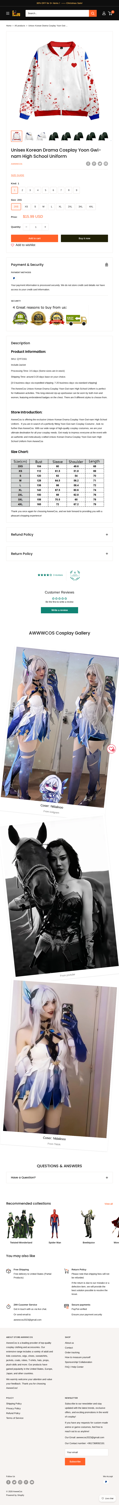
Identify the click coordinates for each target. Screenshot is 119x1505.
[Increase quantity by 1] (45, 227)
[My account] (104, 13)
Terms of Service (14, 1418)
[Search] (93, 13)
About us (69, 1342)
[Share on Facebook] (88, 163)
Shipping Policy (14, 1403)
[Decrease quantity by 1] (26, 227)
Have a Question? (23, 1177)
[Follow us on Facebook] (8, 1482)
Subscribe (75, 1461)
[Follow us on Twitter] (14, 1482)
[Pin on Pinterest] (94, 163)
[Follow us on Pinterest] (26, 1482)
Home (8, 25)
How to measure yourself (77, 1357)
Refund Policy (13, 1413)
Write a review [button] (59, 610)
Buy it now (84, 238)
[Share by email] (106, 163)
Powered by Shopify (15, 1495)
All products (20, 25)
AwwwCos (16, 164)
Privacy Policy (13, 1408)
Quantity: (16, 227)
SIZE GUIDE (17, 175)
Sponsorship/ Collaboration (78, 1362)
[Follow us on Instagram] (20, 1482)
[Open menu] (7, 13)
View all (109, 1203)
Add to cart (35, 238)
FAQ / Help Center (74, 1367)
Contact (69, 1347)
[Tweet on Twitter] (100, 163)
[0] (110, 13)
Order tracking (72, 1352)
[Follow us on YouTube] (32, 1482)
